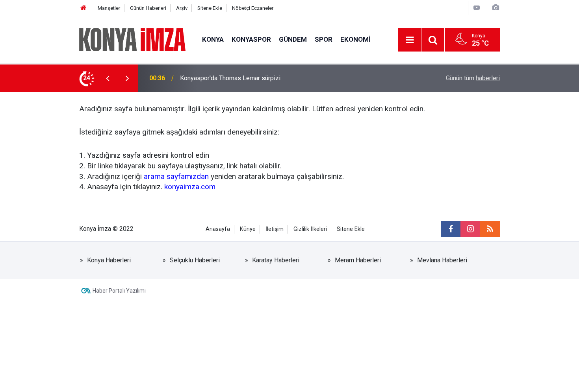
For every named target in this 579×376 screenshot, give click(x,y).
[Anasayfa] (83, 8)
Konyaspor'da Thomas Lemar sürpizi (230, 78)
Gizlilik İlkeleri (310, 229)
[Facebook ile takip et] (450, 229)
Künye (248, 229)
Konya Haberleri (109, 260)
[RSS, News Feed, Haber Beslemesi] (490, 229)
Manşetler (109, 8)
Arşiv (181, 8)
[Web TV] (476, 7)
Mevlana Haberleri (442, 260)
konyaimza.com (189, 186)
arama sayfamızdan (176, 176)
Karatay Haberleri (275, 260)
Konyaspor (251, 39)
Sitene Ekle (209, 8)
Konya (213, 39)
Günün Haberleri (148, 8)
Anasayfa (218, 229)
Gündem (293, 39)
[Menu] (410, 40)
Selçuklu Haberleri (195, 260)
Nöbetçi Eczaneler (252, 8)
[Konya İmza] (132, 39)
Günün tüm (473, 78)
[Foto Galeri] (495, 7)
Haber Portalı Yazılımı (119, 291)
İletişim (274, 229)
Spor (323, 39)
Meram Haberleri (358, 260)
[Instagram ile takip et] (470, 229)
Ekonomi (355, 39)
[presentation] (107, 78)
